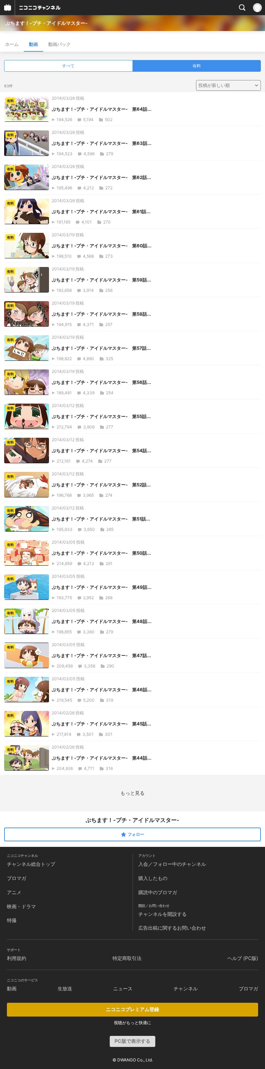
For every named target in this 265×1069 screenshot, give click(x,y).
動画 (33, 44)
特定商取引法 (126, 958)
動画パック (59, 44)
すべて (68, 65)
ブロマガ (16, 878)
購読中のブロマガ (157, 892)
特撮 (12, 920)
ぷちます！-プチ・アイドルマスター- (47, 23)
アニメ (14, 892)
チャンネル (186, 988)
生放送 (65, 988)
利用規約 (16, 958)
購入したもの (152, 878)
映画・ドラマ (21, 906)
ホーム (12, 44)
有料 (197, 65)
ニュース (122, 988)
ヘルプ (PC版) (242, 958)
